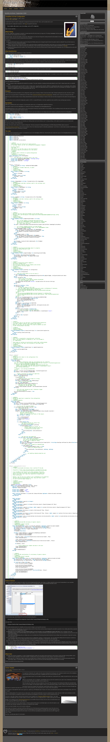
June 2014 (83, 68)
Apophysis (83, 167)
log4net (82, 211)
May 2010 (83, 108)
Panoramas (83, 226)
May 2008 (83, 139)
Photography (83, 230)
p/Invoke (82, 225)
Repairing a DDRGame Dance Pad (88, 28)
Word (82, 275)
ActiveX (82, 164)
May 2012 (83, 77)
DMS (82, 181)
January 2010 (83, 114)
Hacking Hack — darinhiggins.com (87, 36)
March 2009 (83, 126)
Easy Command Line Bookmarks (87, 25)
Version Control (84, 264)
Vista (82, 265)
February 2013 (84, 69)
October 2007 (83, 149)
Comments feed (84, 287)
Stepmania (83, 246)
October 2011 (83, 86)
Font (82, 190)
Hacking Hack (99, 35)
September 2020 (84, 62)
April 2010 (83, 110)
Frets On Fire (83, 194)
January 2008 (83, 145)
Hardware (83, 200)
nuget (82, 222)
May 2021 (83, 58)
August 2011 (83, 89)
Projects (22, 8)
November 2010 (84, 100)
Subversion (83, 247)
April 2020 (83, 65)
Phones (82, 229)
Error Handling (84, 185)
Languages (83, 209)
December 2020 (84, 59)
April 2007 (83, 157)
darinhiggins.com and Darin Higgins (19, 731)
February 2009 (84, 128)
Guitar (82, 197)
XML (82, 279)
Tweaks (82, 256)
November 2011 (84, 84)
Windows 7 (83, 271)
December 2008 (84, 131)
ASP (81, 170)
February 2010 (84, 112)
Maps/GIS (83, 212)
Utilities (82, 260)
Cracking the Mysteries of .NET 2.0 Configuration (42, 94)
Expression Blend (84, 187)
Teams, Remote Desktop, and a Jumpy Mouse (90, 26)
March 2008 (83, 142)
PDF (82, 228)
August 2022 (83, 56)
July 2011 (83, 90)
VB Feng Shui (83, 261)
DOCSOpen (83, 183)
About (10, 8)
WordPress (83, 277)
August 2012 (83, 73)
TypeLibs (82, 257)
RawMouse (83, 236)
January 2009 (83, 129)
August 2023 (83, 49)
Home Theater (9, 668)
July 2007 (83, 153)
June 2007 (83, 155)
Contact (16, 8)
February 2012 (84, 82)
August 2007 (83, 152)
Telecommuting (84, 249)
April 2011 (83, 94)
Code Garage (14, 19)
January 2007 (83, 159)
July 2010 (83, 105)
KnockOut (83, 208)
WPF (82, 278)
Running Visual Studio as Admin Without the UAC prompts (92, 29)
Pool (82, 232)
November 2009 (84, 117)
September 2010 (84, 103)
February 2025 (84, 48)
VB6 (81, 263)
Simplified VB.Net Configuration (15, 16)
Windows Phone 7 (84, 272)
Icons (82, 204)
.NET (11, 19)
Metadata (83, 215)
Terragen (82, 250)
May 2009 (83, 124)
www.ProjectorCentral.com (24, 699)
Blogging (82, 173)
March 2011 (83, 96)
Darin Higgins (19, 733)
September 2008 (84, 133)
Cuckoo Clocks (84, 178)
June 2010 (83, 107)
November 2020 (84, 61)
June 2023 (83, 51)
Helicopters (83, 201)
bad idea (65, 45)
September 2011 (84, 87)
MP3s (82, 218)
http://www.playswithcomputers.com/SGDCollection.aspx (33, 469)
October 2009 (83, 118)
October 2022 (83, 55)
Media (11, 670)
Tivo (81, 253)
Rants (82, 235)
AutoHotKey (83, 171)
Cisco (82, 174)
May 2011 (83, 93)
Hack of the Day (84, 198)
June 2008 (83, 138)
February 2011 (84, 97)
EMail (82, 184)
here (26, 23)
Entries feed (83, 285)
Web (82, 270)
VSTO (82, 268)
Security (82, 242)
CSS (82, 177)
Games (82, 195)
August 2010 (83, 104)
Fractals (82, 192)
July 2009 (83, 122)
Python (82, 233)
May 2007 (83, 156)
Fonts (82, 191)
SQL (82, 244)
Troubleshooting (84, 254)
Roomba (82, 240)
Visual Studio (83, 267)
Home (5, 8)
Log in (82, 284)
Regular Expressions (85, 237)
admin (10, 18)
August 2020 (83, 63)
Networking (83, 221)
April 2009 (83, 125)
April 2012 (83, 79)
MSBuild (82, 219)
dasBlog (82, 180)
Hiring (82, 202)
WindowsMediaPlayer (85, 274)
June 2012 (83, 76)
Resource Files (84, 239)
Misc (82, 216)
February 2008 (84, 143)
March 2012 (83, 80)
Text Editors (83, 251)
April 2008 (83, 140)
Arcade (82, 169)
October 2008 (83, 132)
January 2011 (83, 98)
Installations (83, 205)
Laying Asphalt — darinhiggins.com (87, 35)
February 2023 (84, 52)
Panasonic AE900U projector (44, 696)
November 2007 (84, 148)
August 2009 (83, 121)
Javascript (83, 207)
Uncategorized (84, 258)
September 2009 (84, 119)
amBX (82, 166)
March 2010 (83, 111)
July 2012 (83, 75)
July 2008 (83, 136)
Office (82, 223)
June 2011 (83, 91)
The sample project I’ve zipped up (12, 126)
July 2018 (83, 66)
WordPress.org (84, 288)
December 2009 (84, 115)
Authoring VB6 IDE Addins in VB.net (91, 39)
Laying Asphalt (84, 31)
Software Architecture (85, 243)
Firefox (82, 188)
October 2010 (83, 101)
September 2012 (84, 72)
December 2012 (84, 70)
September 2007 (84, 150)
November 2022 (84, 54)
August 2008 (83, 135)
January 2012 (83, 83)
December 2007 (84, 146)
